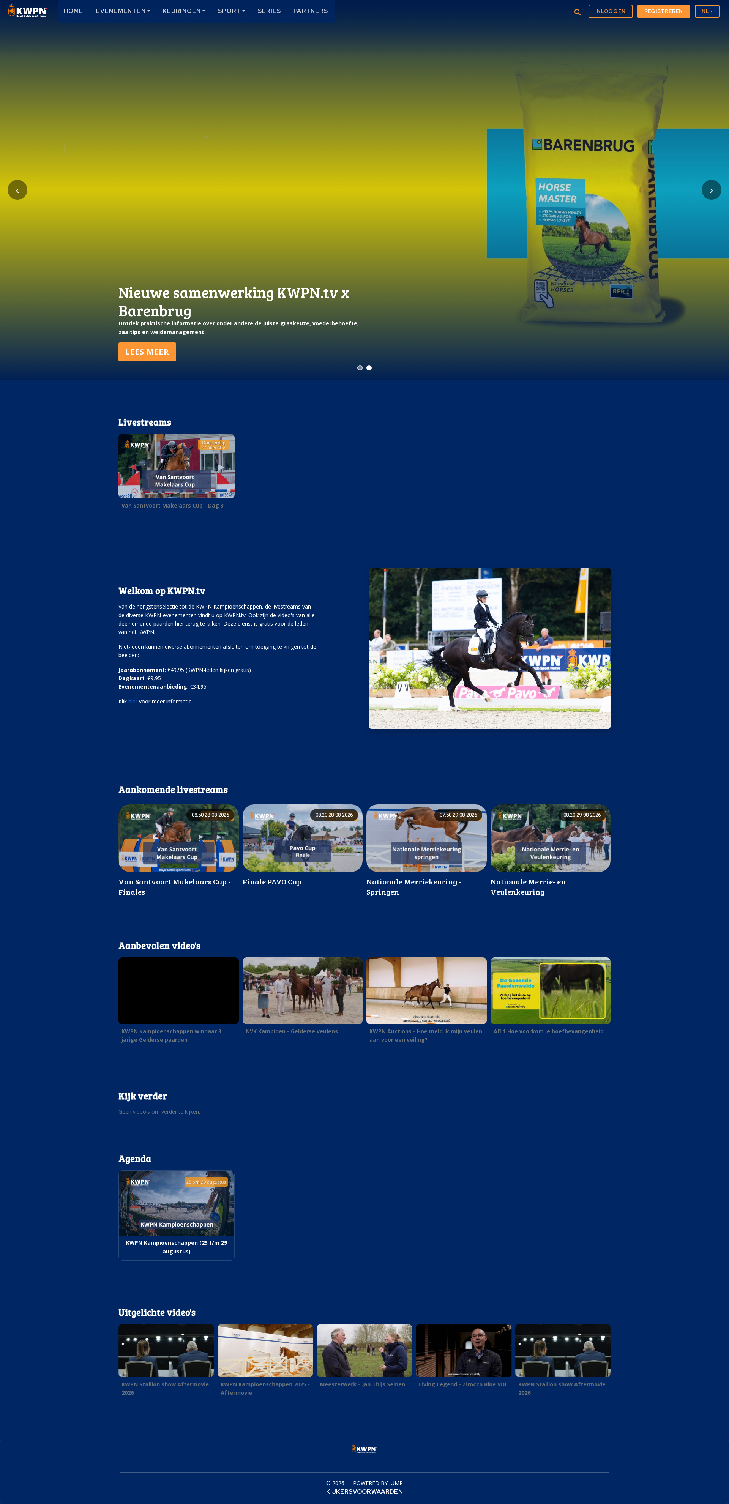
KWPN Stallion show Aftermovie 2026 (165, 1388)
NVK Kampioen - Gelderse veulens (292, 1031)
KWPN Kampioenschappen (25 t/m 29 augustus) (176, 1247)
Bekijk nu (147, 352)
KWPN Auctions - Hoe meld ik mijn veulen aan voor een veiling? (425, 1035)
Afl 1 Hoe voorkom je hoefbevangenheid (549, 1031)
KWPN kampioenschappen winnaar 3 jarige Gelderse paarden (171, 1035)
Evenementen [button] (121, 11)
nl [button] (705, 11)
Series (269, 11)
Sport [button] (229, 11)
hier (132, 701)
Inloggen (610, 11)
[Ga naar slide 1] (360, 367)
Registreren (663, 11)
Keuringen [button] (182, 11)
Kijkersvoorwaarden (364, 1492)
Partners (310, 11)
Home (74, 11)
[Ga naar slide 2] (369, 367)
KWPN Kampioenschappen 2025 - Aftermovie (265, 1388)
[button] (176, 473)
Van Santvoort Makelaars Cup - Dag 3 (173, 505)
